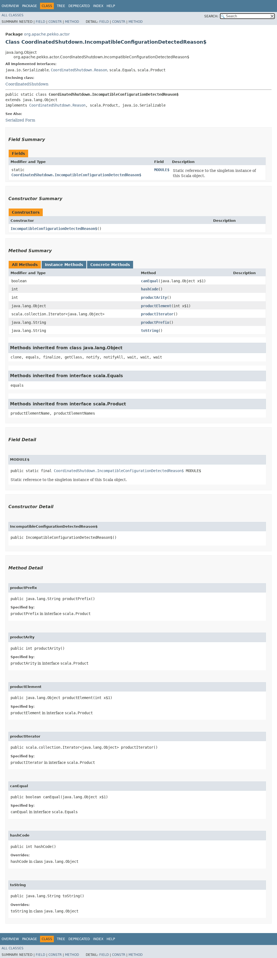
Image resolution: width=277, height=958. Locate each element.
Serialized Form (20, 120)
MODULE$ (161, 170)
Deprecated (79, 6)
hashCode (149, 289)
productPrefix (155, 322)
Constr (55, 22)
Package (29, 6)
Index (98, 6)
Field (40, 22)
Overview (10, 6)
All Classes (13, 15)
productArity (154, 297)
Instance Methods (64, 264)
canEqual (149, 281)
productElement (156, 306)
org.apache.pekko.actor (47, 34)
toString (149, 330)
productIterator (157, 314)
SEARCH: (211, 16)
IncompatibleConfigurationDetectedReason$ (54, 228)
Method (72, 22)
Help (111, 6)
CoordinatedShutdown (26, 84)
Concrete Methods (110, 264)
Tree (61, 6)
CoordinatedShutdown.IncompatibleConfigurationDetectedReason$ (76, 175)
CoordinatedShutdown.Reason (79, 70)
